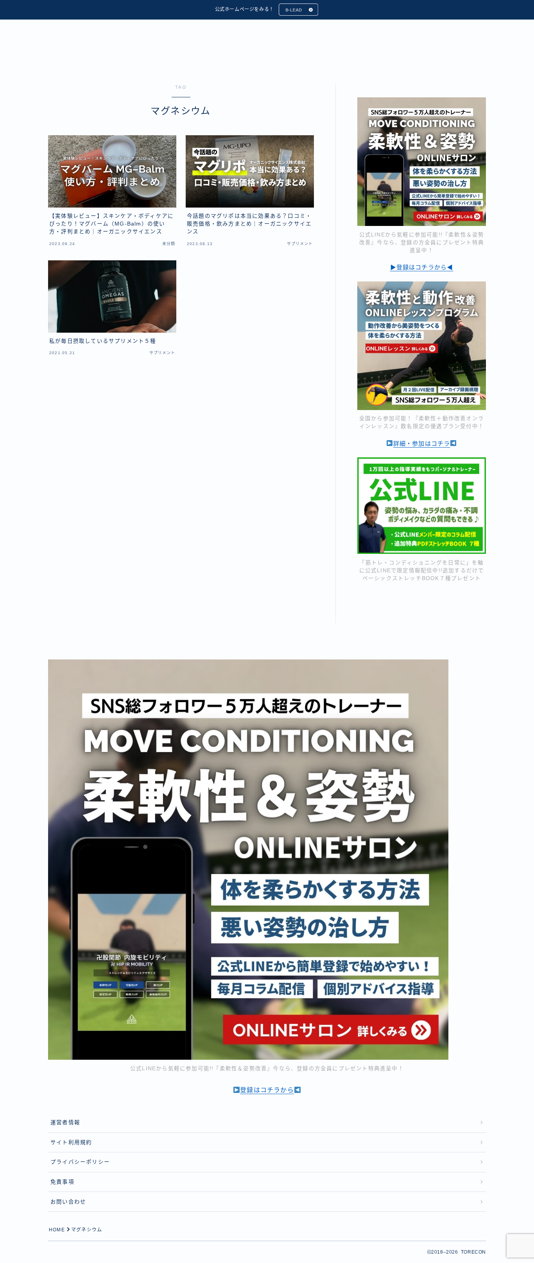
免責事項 (62, 1182)
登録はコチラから (267, 1090)
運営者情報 (65, 1122)
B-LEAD (293, 9)
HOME (57, 1230)
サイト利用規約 (71, 1142)
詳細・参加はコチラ (421, 443)
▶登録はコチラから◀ (421, 267)
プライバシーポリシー (80, 1162)
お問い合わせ (68, 1202)
